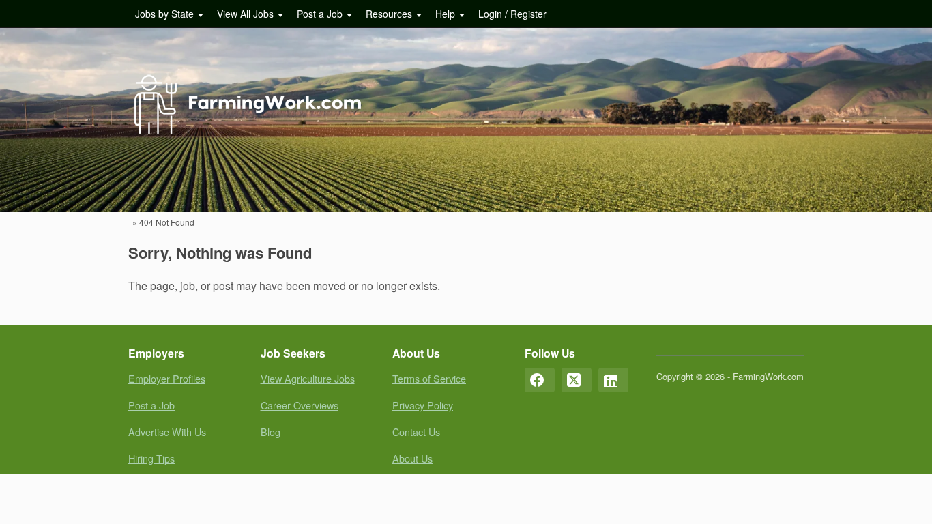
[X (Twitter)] (577, 380)
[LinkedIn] (613, 380)
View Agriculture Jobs (308, 378)
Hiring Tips (151, 458)
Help (445, 13)
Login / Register (512, 13)
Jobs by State (164, 13)
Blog (270, 431)
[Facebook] (540, 380)
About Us (412, 458)
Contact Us (416, 431)
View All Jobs (245, 13)
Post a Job (320, 13)
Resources (389, 13)
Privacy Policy (422, 405)
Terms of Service (429, 378)
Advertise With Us (167, 431)
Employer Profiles (166, 378)
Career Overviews (299, 405)
